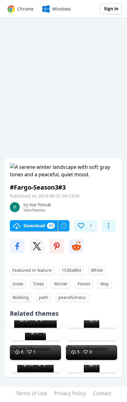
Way (104, 284)
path (43, 297)
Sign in (111, 8)
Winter (61, 284)
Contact (102, 393)
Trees (38, 284)
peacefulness (72, 297)
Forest (84, 284)
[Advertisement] (63, 91)
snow (17, 284)
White (97, 270)
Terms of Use (31, 393)
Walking (20, 297)
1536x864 (71, 270)
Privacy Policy (70, 393)
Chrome (25, 9)
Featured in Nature (32, 270)
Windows (61, 9)
